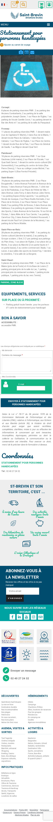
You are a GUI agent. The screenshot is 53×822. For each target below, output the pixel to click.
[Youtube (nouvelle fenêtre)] (26, 617)
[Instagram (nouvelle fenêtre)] (33, 617)
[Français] (4, 4)
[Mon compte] (49, 4)
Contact (32, 50)
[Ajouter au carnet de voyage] (2, 45)
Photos (21, 50)
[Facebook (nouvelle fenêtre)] (12, 617)
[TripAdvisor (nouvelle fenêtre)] (41, 617)
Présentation (26, 50)
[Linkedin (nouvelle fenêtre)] (19, 617)
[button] (41, 4)
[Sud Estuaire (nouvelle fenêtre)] (26, 636)
